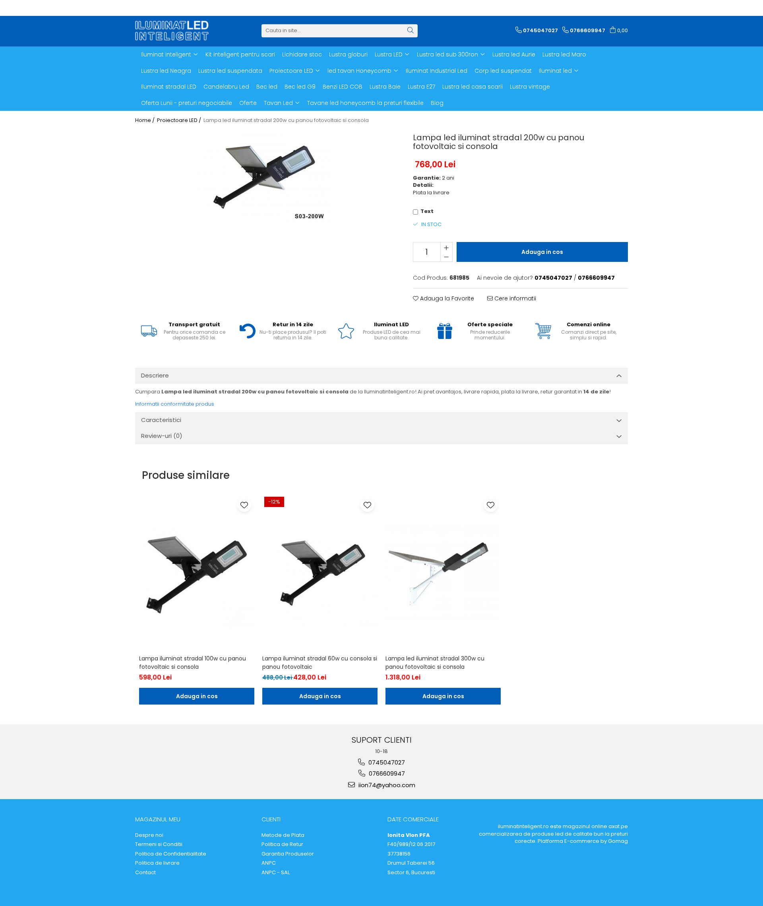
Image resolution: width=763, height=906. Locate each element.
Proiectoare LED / (179, 120)
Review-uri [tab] (161, 436)
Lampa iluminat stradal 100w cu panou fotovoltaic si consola (192, 662)
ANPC (268, 863)
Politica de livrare (157, 863)
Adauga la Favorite (446, 298)
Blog (437, 103)
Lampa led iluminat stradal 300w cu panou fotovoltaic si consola (434, 662)
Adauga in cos (542, 252)
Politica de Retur (282, 844)
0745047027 (386, 762)
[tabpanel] (264, 176)
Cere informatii (514, 298)
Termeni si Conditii (158, 844)
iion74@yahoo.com (386, 785)
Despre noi (149, 835)
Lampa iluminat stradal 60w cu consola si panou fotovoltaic (319, 662)
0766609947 (386, 773)
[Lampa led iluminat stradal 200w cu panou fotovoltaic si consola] (264, 176)
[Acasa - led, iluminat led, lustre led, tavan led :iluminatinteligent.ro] (175, 31)
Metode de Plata (282, 835)
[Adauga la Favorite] (244, 505)
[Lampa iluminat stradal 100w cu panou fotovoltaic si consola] (196, 572)
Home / (145, 120)
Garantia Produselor (287, 854)
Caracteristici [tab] (161, 420)
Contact (145, 872)
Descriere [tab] (155, 375)
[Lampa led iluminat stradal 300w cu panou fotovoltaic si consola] (443, 572)
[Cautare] (410, 30)
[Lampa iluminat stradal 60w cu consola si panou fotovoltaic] (320, 572)
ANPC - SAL (275, 872)
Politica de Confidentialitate (170, 854)
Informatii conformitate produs (174, 404)
